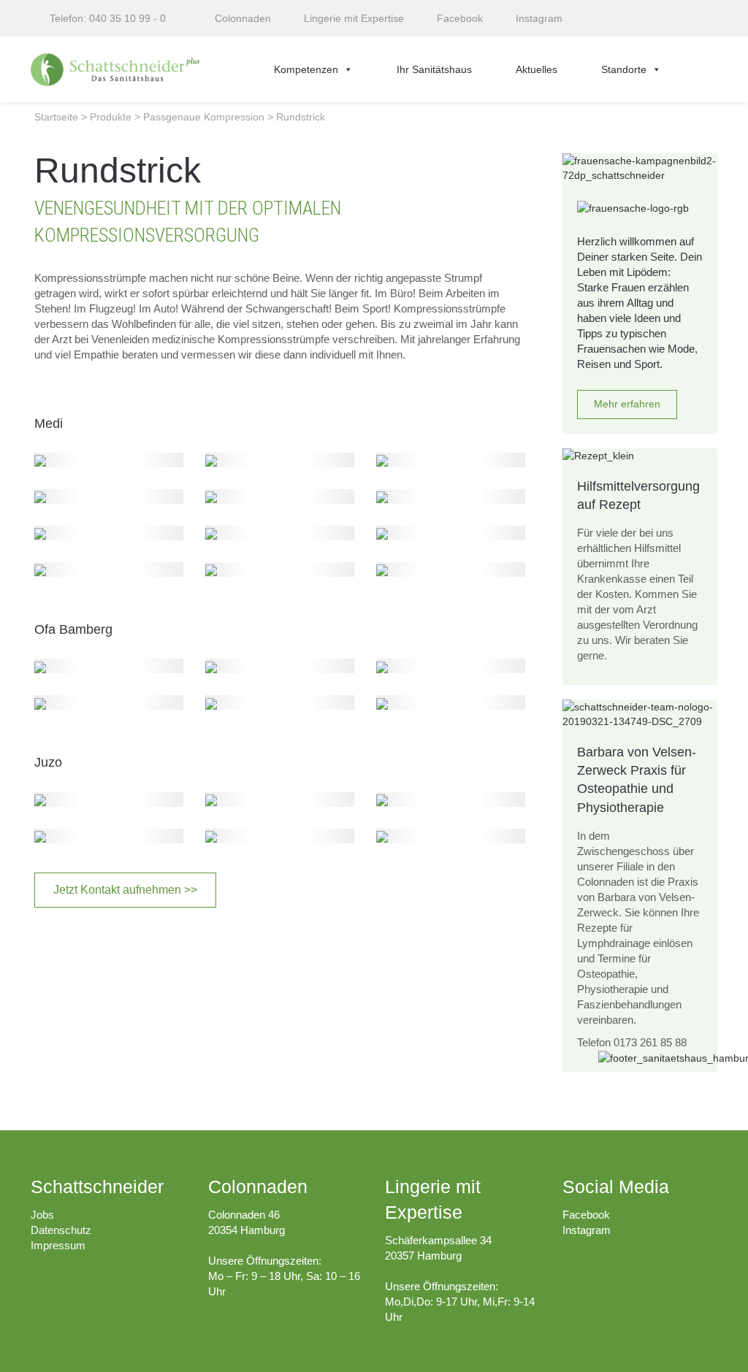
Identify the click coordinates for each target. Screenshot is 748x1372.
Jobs (42, 1214)
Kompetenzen (306, 69)
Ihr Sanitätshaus (434, 69)
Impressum (58, 1245)
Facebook (586, 1214)
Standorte (623, 69)
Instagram (586, 1230)
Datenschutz (61, 1230)
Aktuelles (536, 69)
